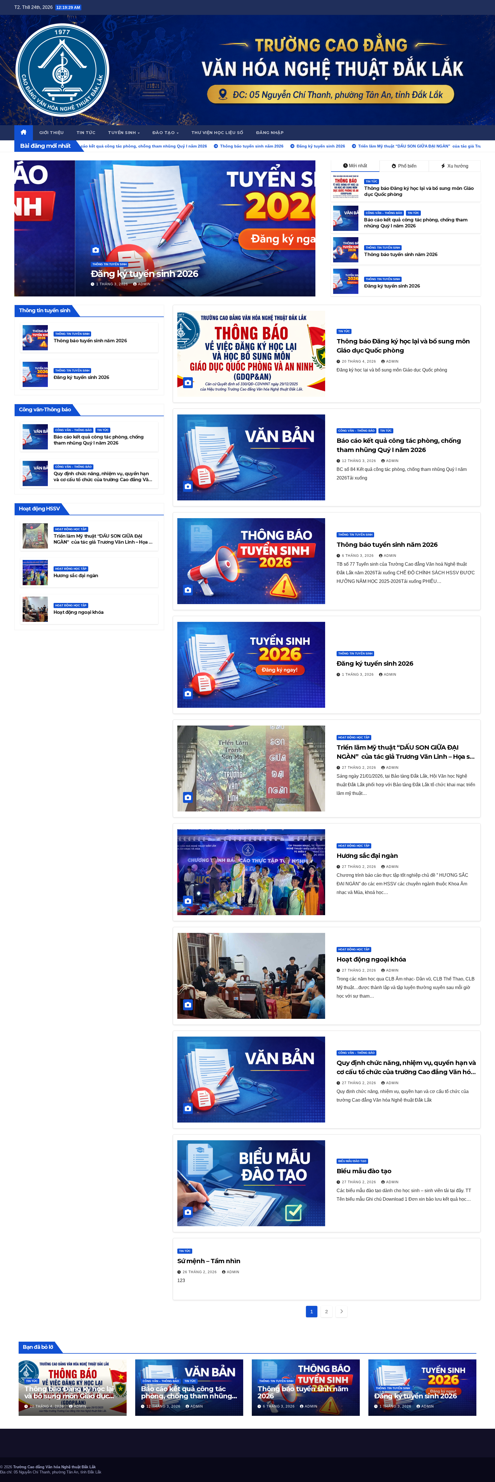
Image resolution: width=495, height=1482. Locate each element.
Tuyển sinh (122, 132)
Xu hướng (457, 166)
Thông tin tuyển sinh (383, 247)
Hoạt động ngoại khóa (78, 612)
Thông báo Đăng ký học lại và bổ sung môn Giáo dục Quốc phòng (69, 1396)
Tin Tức (371, 181)
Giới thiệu (51, 132)
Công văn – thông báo (384, 213)
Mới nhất (358, 165)
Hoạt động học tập (47, 253)
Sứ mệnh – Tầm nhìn (208, 1261)
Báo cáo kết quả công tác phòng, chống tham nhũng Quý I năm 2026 (99, 440)
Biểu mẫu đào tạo (352, 1161)
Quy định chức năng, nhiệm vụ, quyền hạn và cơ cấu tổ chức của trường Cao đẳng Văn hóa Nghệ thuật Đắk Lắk (102, 479)
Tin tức (86, 132)
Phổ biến (407, 166)
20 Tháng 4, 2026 (359, 361)
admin (85, 284)
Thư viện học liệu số (217, 132)
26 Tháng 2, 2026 (200, 1272)
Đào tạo (164, 132)
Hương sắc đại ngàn (76, 576)
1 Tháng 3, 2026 (358, 675)
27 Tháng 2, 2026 (52, 284)
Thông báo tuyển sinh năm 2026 (400, 254)
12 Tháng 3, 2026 (359, 461)
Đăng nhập (270, 132)
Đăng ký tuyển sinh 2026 (392, 286)
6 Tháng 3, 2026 (358, 556)
